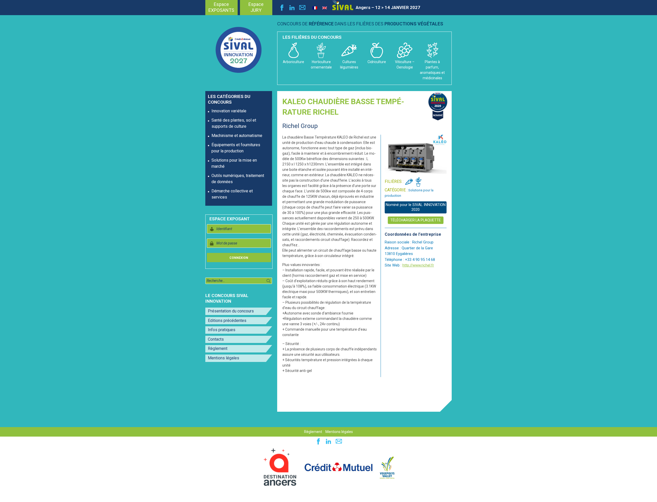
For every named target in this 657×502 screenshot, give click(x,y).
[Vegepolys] (387, 467)
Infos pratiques (221, 329)
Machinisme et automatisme (236, 135)
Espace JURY (256, 7)
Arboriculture (293, 62)
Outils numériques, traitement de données (237, 178)
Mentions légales (223, 358)
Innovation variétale (228, 111)
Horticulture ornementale (321, 64)
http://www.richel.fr (418, 265)
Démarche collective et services (232, 194)
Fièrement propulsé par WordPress (36, 495)
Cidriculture (377, 62)
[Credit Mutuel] (338, 467)
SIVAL (342, 5)
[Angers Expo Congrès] (280, 467)
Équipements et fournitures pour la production (235, 147)
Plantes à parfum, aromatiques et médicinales (432, 70)
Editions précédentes (227, 320)
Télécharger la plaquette (415, 220)
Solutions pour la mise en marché (234, 163)
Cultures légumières (349, 64)
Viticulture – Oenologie (404, 64)
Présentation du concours (231, 311)
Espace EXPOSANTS (221, 7)
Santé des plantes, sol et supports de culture (233, 123)
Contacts (216, 339)
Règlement (217, 348)
